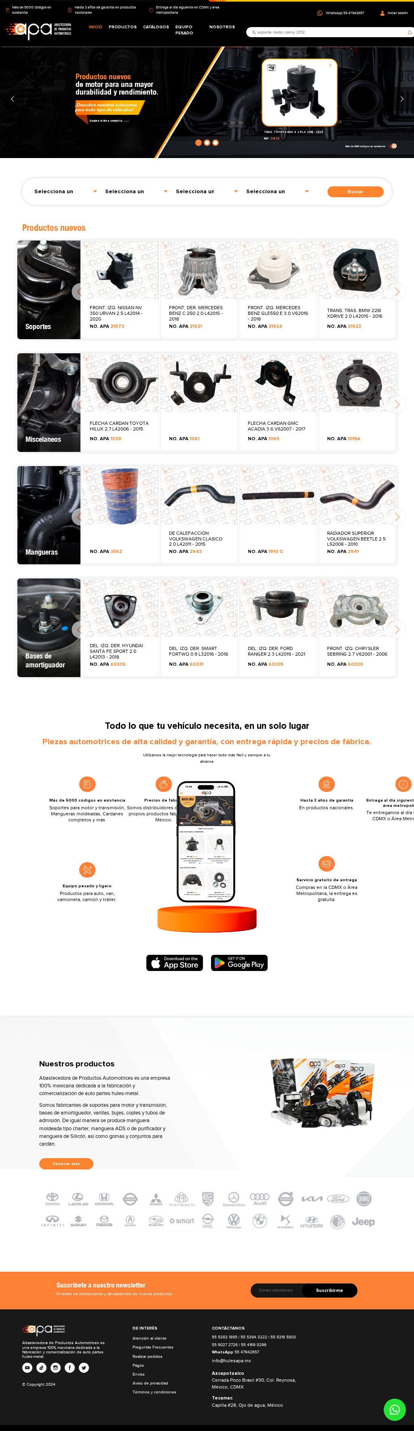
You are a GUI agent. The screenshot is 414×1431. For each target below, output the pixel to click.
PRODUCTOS (123, 27)
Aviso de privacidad (150, 1383)
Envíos (139, 1374)
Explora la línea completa (106, 120)
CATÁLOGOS (156, 27)
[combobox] (65, 190)
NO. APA (107, 326)
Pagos (138, 1365)
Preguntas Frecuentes (153, 1347)
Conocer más (66, 1164)
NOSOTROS (222, 27)
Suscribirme (329, 1290)
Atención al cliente (150, 1338)
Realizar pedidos (148, 1356)
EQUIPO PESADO (184, 30)
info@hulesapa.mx (231, 1360)
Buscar (355, 192)
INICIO (95, 27)
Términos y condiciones (154, 1392)
